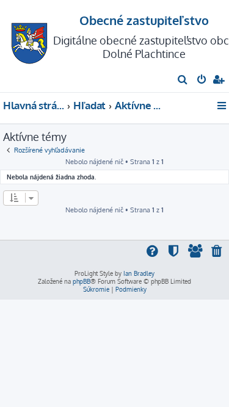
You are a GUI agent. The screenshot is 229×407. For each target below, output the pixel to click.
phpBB (81, 281)
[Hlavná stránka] (29, 40)
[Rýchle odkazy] (222, 106)
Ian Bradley (138, 273)
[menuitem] (182, 80)
